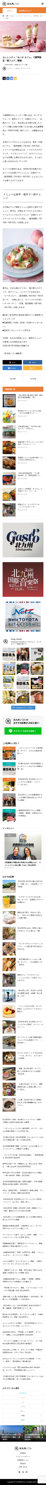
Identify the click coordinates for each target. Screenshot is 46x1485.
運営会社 (23, 1463)
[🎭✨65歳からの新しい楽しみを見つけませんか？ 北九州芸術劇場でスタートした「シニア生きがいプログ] (23, 654)
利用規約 (23, 1453)
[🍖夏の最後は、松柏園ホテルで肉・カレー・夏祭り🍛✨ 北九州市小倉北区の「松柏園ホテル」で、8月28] (37, 697)
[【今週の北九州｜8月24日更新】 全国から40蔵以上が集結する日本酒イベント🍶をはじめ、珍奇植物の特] (9, 654)
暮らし (23, 1411)
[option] (11, 1433)
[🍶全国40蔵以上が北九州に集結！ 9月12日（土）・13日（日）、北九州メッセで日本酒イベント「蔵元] (9, 697)
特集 (23, 1415)
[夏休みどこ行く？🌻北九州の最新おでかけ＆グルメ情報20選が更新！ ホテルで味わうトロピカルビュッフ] (23, 682)
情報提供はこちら (23, 1460)
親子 (23, 1420)
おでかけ (23, 1393)
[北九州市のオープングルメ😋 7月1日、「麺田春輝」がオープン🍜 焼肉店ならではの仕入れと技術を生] (37, 668)
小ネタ (23, 1406)
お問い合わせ (23, 1467)
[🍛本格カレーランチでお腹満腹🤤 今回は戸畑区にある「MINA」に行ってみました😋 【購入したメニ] (23, 697)
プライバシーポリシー (23, 1456)
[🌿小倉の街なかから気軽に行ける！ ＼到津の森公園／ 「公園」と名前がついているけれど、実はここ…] (37, 654)
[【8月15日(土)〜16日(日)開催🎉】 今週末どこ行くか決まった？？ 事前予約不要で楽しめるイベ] (37, 682)
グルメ (10, 10)
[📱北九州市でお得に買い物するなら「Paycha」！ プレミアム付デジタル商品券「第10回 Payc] (9, 682)
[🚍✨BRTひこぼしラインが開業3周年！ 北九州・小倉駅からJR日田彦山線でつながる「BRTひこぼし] (23, 668)
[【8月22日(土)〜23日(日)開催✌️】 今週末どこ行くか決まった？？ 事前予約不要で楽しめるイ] (9, 668)
